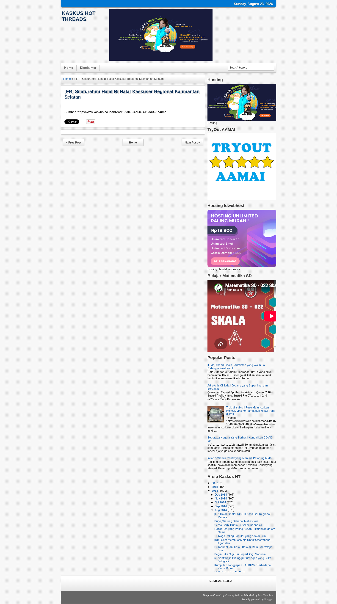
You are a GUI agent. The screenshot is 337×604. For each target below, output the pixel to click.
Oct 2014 (221, 502)
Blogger (268, 599)
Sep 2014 (221, 506)
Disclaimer (88, 67)
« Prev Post (73, 142)
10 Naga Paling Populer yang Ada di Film (240, 536)
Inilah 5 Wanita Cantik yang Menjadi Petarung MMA (239, 458)
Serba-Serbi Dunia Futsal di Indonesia (238, 525)
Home (68, 67)
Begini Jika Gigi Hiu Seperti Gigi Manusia (240, 554)
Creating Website (234, 595)
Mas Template (265, 595)
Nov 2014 (221, 498)
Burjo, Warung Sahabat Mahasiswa (236, 521)
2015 (215, 486)
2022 (215, 483)
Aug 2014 (221, 510)
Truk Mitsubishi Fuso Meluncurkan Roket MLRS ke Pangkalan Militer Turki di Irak (250, 411)
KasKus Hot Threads (78, 16)
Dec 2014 (221, 494)
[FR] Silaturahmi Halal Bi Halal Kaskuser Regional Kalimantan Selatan (131, 94)
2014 (215, 490)
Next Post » (192, 142)
